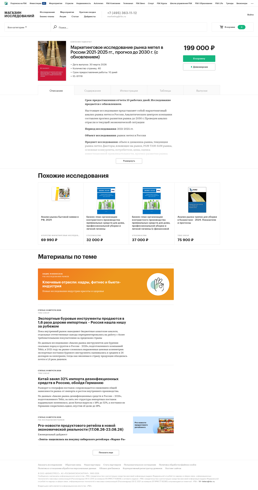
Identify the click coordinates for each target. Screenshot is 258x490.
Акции (63, 17)
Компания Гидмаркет (81, 42)
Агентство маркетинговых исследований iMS (60, 235)
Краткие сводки (87, 12)
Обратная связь (73, 465)
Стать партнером (112, 465)
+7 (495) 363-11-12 (122, 13)
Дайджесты (90, 17)
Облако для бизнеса (109, 468)
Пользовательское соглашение (140, 465)
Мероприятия (67, 12)
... (252, 2)
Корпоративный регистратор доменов (142, 468)
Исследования (47, 12)
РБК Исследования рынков (55, 276)
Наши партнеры (92, 465)
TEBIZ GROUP (183, 235)
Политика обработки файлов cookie (177, 465)
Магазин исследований (19, 14)
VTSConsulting (93, 235)
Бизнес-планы (47, 17)
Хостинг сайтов (173, 468)
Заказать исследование (50, 465)
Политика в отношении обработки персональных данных (67, 468)
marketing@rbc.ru (116, 17)
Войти (250, 15)
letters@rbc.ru (208, 481)
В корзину (199, 58)
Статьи (75, 17)
